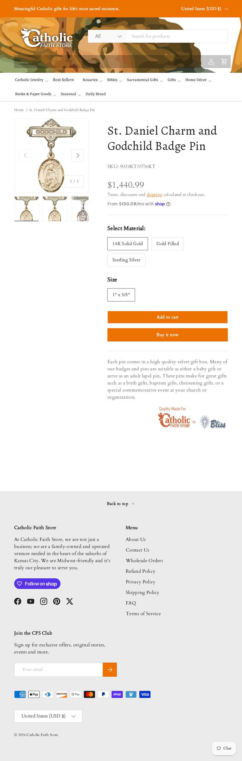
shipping (155, 194)
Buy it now (167, 335)
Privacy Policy (140, 582)
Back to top (118, 503)
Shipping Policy (142, 592)
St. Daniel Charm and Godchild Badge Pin (62, 110)
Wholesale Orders (144, 560)
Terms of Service (143, 613)
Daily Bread (96, 94)
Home (19, 110)
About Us (136, 539)
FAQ (131, 603)
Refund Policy (140, 571)
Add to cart (168, 317)
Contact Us (137, 550)
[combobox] (158, 36)
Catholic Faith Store (42, 734)
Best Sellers (63, 79)
